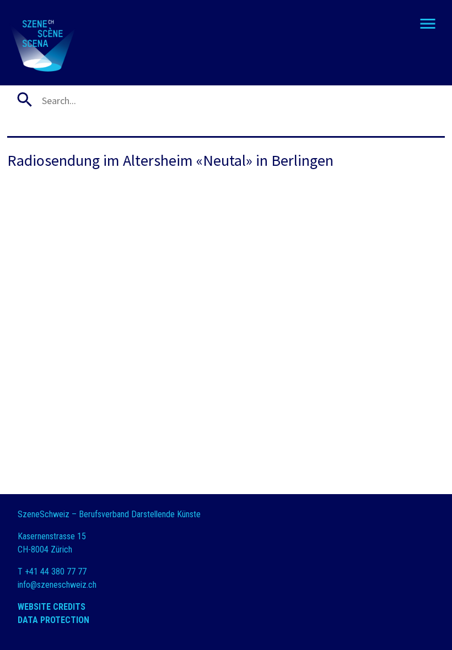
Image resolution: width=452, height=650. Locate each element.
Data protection (53, 620)
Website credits (51, 607)
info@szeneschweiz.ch (57, 584)
